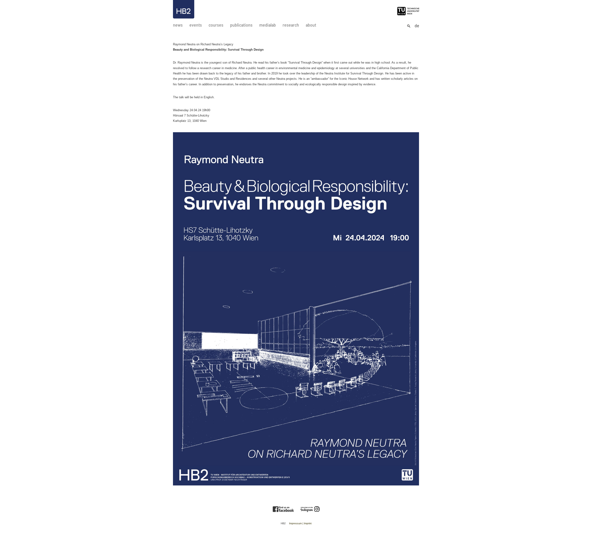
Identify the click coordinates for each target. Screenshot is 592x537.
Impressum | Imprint (300, 523)
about (311, 25)
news (178, 25)
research (291, 25)
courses (216, 25)
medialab (267, 25)
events (195, 25)
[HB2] (183, 9)
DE (417, 25)
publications (241, 25)
